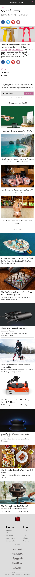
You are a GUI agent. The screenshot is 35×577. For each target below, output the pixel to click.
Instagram (18, 554)
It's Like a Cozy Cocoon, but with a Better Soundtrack (15, 440)
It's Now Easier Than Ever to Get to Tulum (17, 222)
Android (26, 541)
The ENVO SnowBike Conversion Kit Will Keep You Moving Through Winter (17, 371)
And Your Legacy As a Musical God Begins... (15, 405)
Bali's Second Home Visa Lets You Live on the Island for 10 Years (17, 160)
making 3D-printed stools (12, 49)
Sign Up (28, 93)
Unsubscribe (10, 541)
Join (24, 535)
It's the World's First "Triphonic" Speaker (15, 511)
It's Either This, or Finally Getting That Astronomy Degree (14, 334)
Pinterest (18, 558)
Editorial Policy (6, 574)
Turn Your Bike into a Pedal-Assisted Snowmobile (15, 365)
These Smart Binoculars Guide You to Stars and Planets (16, 329)
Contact (9, 530)
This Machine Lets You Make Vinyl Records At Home (15, 401)
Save (13, 22)
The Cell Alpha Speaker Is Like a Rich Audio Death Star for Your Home (16, 507)
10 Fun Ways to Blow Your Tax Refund (17, 258)
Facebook (17, 549)
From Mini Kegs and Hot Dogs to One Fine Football (15, 476)
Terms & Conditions (16, 574)
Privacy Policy (27, 574)
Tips (7, 533)
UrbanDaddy (17, 2)
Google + (17, 568)
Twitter (17, 563)
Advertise (9, 535)
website (5, 75)
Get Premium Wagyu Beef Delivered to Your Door (17, 191)
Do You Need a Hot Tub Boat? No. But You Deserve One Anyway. (16, 262)
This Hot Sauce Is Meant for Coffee (17, 130)
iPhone (25, 538)
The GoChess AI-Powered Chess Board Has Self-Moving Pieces (16, 293)
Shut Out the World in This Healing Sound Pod (15, 435)
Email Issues (10, 538)
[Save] (18, 22)
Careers (25, 533)
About (25, 530)
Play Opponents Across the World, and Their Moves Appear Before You (16, 298)
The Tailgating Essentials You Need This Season (17, 471)
